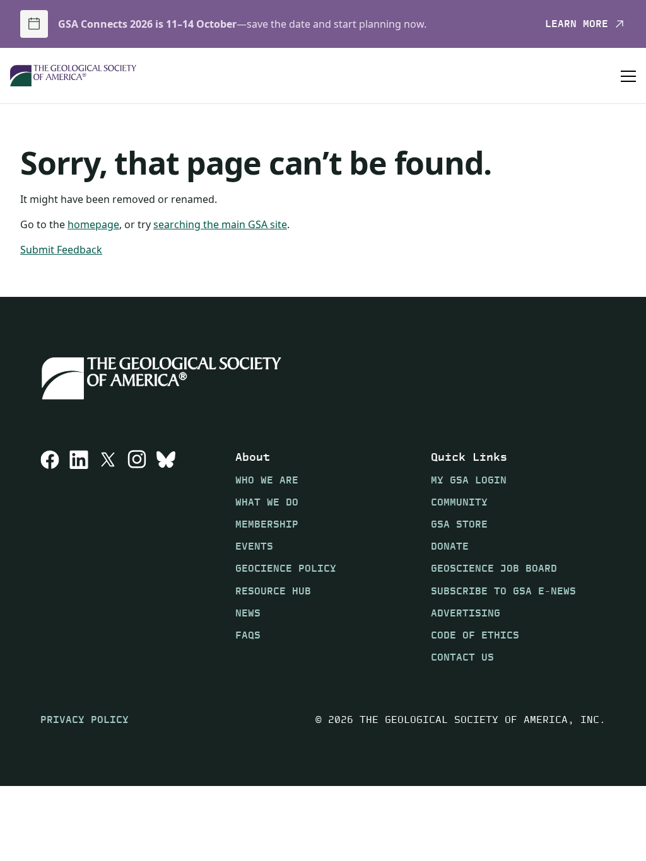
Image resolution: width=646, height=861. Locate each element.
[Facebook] (49, 556)
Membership (266, 524)
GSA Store (459, 524)
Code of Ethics (475, 635)
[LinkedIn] (78, 556)
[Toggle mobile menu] (628, 76)
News (248, 613)
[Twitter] (107, 556)
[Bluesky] (165, 556)
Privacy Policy (84, 719)
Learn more (576, 24)
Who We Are (266, 480)
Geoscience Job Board (494, 568)
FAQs (248, 635)
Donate (450, 546)
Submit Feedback (61, 250)
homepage (93, 224)
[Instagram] (136, 556)
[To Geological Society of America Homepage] (73, 76)
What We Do (266, 502)
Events (254, 546)
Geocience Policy (285, 568)
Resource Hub (273, 591)
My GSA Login (469, 480)
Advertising (465, 613)
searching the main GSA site (220, 224)
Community (459, 502)
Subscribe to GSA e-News (503, 591)
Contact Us (462, 657)
